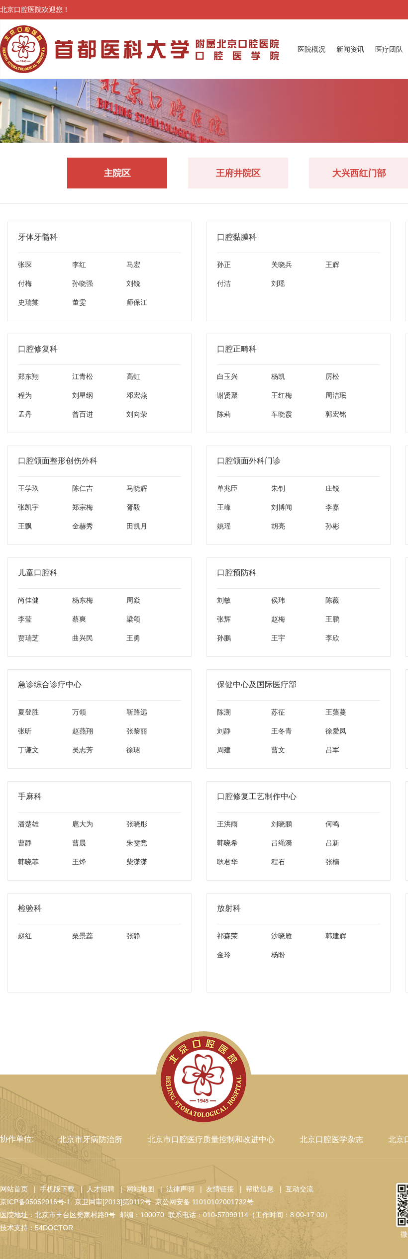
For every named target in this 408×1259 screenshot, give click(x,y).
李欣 (332, 638)
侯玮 (278, 600)
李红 (79, 265)
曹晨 (79, 843)
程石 (278, 862)
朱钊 (278, 488)
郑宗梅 (82, 507)
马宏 (133, 265)
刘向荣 (136, 414)
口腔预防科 (237, 572)
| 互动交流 (294, 1189)
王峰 (224, 507)
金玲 (224, 955)
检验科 (30, 908)
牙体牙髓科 (38, 237)
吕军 (332, 750)
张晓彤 (136, 824)
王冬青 (281, 731)
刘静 (224, 731)
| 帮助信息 (255, 1189)
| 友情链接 (215, 1189)
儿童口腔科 (38, 572)
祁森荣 (227, 936)
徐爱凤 (335, 731)
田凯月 (136, 526)
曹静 (25, 843)
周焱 (133, 600)
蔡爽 (79, 619)
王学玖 (28, 488)
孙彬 (332, 526)
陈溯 (224, 712)
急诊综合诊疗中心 (50, 684)
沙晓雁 (281, 936)
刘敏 (224, 600)
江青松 (82, 376)
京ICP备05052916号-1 (35, 1202)
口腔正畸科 (237, 349)
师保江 (136, 302)
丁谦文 (28, 750)
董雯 (79, 302)
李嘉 (332, 507)
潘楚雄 (28, 824)
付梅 (25, 283)
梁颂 (133, 619)
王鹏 (332, 619)
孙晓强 (82, 283)
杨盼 (278, 955)
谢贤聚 (227, 395)
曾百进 (82, 414)
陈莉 (224, 414)
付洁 (224, 283)
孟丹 (25, 414)
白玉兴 (227, 376)
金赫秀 (82, 526)
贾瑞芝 (28, 638)
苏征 (278, 712)
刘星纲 (82, 395)
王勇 (133, 638)
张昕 (25, 731)
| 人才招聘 (95, 1189)
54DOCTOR (54, 1228)
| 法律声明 (175, 1189)
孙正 (224, 265)
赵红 (25, 936)
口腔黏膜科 (237, 237)
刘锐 (133, 283)
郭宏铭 (335, 414)
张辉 (224, 619)
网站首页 (14, 1189)
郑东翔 (28, 376)
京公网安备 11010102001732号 (204, 1202)
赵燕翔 (82, 731)
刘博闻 (281, 507)
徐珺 (133, 750)
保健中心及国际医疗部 (257, 684)
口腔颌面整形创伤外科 (58, 460)
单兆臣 (227, 488)
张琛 (25, 265)
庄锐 (332, 488)
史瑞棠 (28, 302)
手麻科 (30, 796)
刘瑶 (278, 283)
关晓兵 (281, 265)
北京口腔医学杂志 (331, 1139)
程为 (25, 395)
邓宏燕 (136, 395)
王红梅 (281, 395)
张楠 (332, 862)
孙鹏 (224, 638)
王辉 (332, 265)
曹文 (278, 750)
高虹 (133, 376)
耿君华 (227, 862)
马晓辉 (136, 488)
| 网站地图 (135, 1189)
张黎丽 (136, 731)
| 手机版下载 (52, 1189)
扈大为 (82, 824)
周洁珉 (335, 395)
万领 (79, 712)
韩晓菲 (28, 862)
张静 (133, 936)
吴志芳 (82, 750)
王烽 (79, 862)
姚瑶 (224, 526)
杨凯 (278, 376)
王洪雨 (227, 824)
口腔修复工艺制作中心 (257, 796)
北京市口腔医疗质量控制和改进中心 (211, 1139)
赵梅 (278, 619)
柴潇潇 (136, 862)
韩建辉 (335, 936)
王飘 (25, 526)
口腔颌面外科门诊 (249, 460)
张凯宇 (28, 507)
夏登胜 (28, 712)
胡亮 (278, 526)
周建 (224, 750)
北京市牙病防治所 (90, 1139)
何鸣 (332, 824)
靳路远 (136, 712)
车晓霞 (281, 414)
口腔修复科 (38, 349)
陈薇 (332, 600)
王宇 (278, 638)
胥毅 (133, 507)
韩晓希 (227, 843)
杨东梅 (82, 600)
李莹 (25, 619)
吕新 (332, 843)
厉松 (332, 376)
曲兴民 (82, 638)
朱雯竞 (136, 843)
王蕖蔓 (335, 712)
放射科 (229, 908)
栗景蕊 (82, 936)
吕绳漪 (281, 843)
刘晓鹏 (281, 824)
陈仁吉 (82, 488)
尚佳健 (28, 600)
